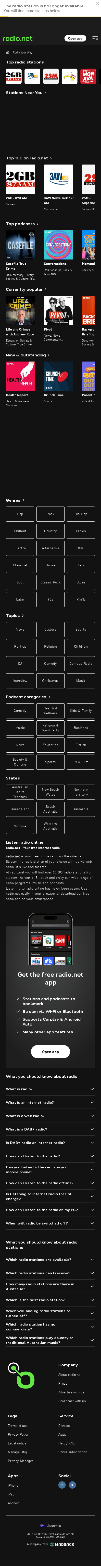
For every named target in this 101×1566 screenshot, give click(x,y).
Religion (50, 646)
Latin (20, 599)
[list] (50, 76)
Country (50, 531)
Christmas (50, 681)
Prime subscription (72, 1452)
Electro (20, 548)
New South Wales (50, 792)
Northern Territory (81, 792)
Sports (81, 629)
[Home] (8, 52)
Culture (50, 629)
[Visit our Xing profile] (72, 1484)
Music (81, 681)
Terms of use (17, 1426)
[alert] (50, 8)
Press (62, 1383)
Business (81, 728)
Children (81, 646)
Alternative (50, 548)
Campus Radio (80, 663)
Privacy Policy (18, 1434)
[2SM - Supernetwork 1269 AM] (51, 76)
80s (81, 548)
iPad (11, 1494)
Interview (20, 681)
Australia (53, 1526)
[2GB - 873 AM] (14, 76)
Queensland (20, 809)
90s (50, 599)
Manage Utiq (17, 1452)
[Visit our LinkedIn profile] (62, 1484)
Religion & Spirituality (50, 728)
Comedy (50, 663)
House (51, 565)
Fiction (81, 745)
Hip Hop (81, 514)
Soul (20, 582)
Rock (50, 514)
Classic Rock (50, 582)
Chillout (20, 531)
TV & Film (80, 762)
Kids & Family (81, 711)
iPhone (13, 1485)
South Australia (50, 809)
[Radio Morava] (88, 76)
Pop (20, 514)
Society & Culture (20, 762)
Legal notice (17, 1443)
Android (14, 1503)
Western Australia (50, 826)
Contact (64, 1426)
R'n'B (80, 599)
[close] (98, 3)
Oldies (81, 531)
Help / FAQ (66, 1443)
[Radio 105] (69, 76)
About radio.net (70, 1375)
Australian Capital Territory (20, 792)
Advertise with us (71, 1392)
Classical (20, 565)
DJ (20, 663)
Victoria (20, 826)
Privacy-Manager (20, 1461)
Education (50, 745)
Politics (20, 646)
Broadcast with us (72, 1401)
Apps (62, 1434)
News (20, 629)
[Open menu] (95, 38)
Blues (81, 582)
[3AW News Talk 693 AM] (32, 76)
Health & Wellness (50, 711)
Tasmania (81, 809)
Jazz (80, 565)
